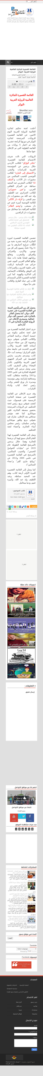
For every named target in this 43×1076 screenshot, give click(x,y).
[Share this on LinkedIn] (25, 507)
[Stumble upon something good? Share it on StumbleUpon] (18, 507)
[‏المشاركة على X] (17, 84)
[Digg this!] (20, 507)
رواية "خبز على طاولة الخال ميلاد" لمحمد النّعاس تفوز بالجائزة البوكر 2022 (21, 599)
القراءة (14, 820)
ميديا (20, 1010)
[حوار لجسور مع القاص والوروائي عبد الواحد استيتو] (21, 640)
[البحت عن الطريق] (14, 87)
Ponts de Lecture (26, 499)
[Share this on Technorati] (10, 509)
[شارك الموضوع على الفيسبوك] (27, 87)
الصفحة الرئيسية (24, 985)
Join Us (20, 798)
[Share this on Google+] (15, 507)
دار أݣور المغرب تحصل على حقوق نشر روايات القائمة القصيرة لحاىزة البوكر (21, 660)
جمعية (30, 820)
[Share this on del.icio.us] (23, 507)
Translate (34, 951)
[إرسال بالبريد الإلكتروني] (22, 84)
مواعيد (35, 1006)
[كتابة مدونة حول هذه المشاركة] (20, 84)
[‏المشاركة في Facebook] (15, 84)
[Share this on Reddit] (28, 507)
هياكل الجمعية (17, 1014)
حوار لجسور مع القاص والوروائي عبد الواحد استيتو (21, 645)
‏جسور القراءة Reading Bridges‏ (24, 965)
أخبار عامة (19, 1002)
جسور (20, 817)
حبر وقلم (19, 1006)
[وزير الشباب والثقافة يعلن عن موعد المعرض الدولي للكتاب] (21, 610)
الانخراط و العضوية (12, 985)
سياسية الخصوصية (12, 988)
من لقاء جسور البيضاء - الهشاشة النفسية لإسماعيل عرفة (17, 872)
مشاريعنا (34, 1014)
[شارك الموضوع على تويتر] (22, 87)
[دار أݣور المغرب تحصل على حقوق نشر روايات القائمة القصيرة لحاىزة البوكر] (21, 655)
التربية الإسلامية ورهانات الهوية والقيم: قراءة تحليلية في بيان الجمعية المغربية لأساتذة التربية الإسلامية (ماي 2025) (17, 919)
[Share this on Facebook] (10, 507)
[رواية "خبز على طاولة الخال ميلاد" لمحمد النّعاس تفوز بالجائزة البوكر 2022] (21, 595)
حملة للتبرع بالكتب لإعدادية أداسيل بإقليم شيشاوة (21, 675)
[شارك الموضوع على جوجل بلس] (18, 87)
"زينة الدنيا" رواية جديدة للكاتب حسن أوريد (18, 883)
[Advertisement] (21, 43)
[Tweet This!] (12, 507)
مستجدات (34, 1010)
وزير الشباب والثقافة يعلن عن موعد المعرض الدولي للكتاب (21, 615)
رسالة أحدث (13, 511)
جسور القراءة (19, 493)
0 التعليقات (28, 84)
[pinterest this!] (9, 87)
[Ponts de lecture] (34, 81)
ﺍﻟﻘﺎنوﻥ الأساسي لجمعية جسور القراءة (17, 992)
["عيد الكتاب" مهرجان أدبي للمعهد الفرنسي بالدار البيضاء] (21, 625)
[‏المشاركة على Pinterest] (13, 84)
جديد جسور (34, 1002)
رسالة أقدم (30, 515)
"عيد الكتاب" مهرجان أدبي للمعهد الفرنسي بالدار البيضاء (21, 630)
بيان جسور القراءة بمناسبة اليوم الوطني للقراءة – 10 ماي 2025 (17, 906)
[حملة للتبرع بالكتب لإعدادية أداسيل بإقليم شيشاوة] (21, 670)
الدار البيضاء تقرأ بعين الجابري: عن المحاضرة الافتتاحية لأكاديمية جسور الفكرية (18, 895)
